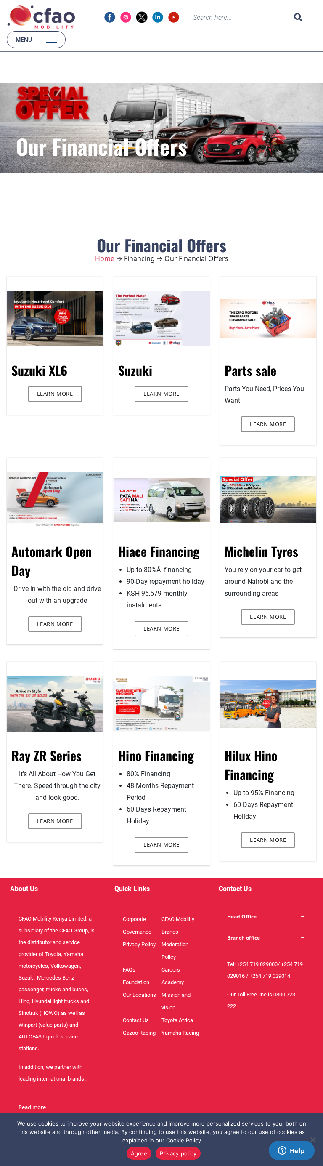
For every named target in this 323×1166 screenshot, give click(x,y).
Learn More (55, 393)
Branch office (243, 937)
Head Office (242, 916)
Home (104, 258)
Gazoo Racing (139, 1033)
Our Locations (139, 995)
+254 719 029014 (269, 976)
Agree (139, 1153)
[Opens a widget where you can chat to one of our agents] (291, 1151)
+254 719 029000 (257, 964)
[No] (312, 1139)
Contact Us (136, 1020)
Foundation (136, 982)
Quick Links (132, 889)
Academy (173, 982)
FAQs (129, 969)
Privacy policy (178, 1153)
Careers (171, 969)
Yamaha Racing (180, 1033)
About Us (24, 889)
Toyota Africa (177, 1020)
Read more (32, 1107)
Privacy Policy (139, 944)
